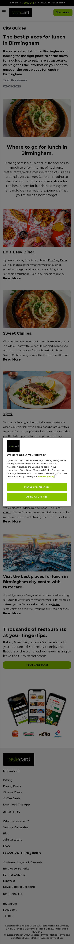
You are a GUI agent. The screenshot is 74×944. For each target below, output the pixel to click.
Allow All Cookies (37, 496)
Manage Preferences (37, 487)
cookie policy (46, 476)
